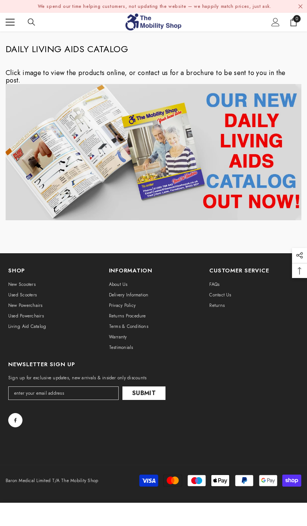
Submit (144, 393)
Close (300, 6)
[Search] (31, 22)
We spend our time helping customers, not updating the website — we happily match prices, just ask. (154, 6)
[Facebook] (15, 420)
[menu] (10, 22)
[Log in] (275, 22)
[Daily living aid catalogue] (153, 152)
